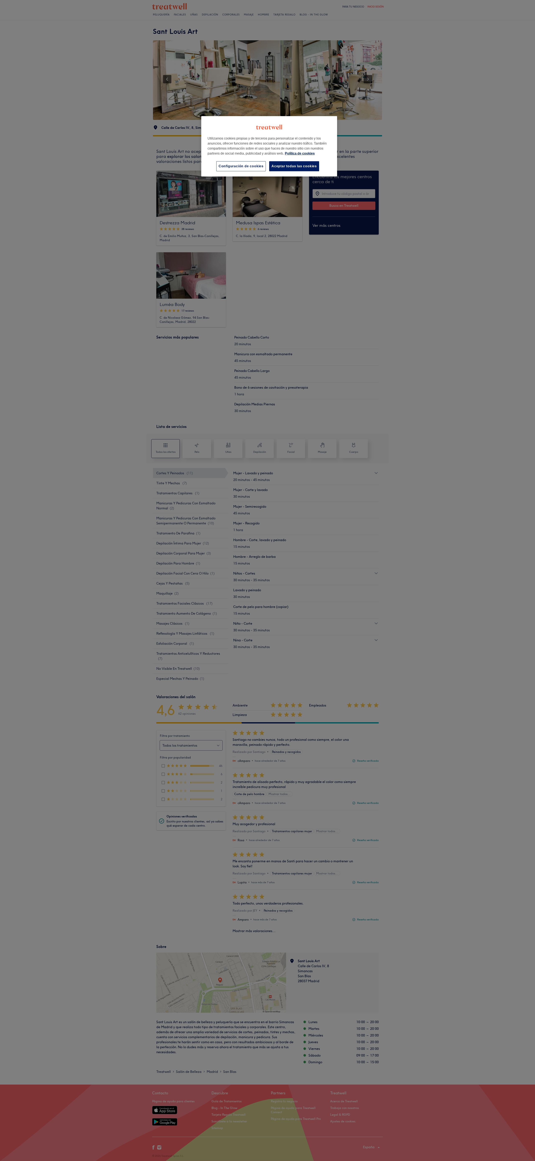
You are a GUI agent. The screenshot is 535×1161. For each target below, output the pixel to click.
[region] (269, 146)
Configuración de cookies (241, 166)
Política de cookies (300, 153)
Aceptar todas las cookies (294, 166)
